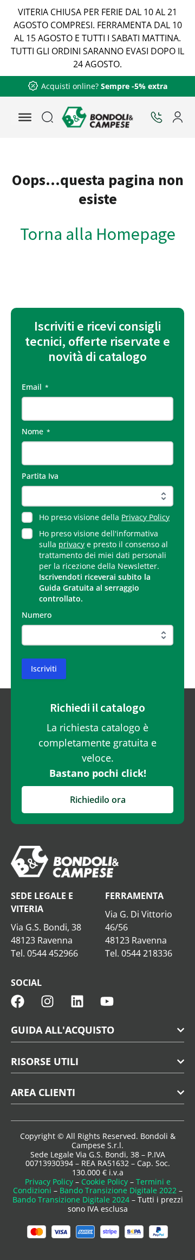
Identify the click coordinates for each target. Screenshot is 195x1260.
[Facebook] (17, 1001)
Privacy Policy (145, 517)
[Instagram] (47, 1001)
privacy (71, 544)
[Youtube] (107, 1001)
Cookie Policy (104, 1181)
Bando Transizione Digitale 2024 (70, 1199)
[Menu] (24, 117)
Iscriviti (44, 668)
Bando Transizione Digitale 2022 (118, 1190)
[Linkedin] (77, 1001)
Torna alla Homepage (98, 234)
